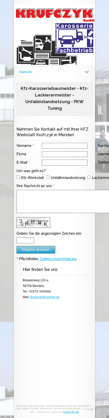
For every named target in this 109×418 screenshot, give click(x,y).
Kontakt (34, 409)
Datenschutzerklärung (58, 259)
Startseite (25, 72)
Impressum (46, 409)
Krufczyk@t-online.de (45, 297)
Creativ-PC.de (71, 411)
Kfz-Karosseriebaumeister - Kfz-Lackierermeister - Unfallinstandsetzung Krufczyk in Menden (54, 34)
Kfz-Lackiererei (81, 406)
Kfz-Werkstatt (37, 406)
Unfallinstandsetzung (59, 406)
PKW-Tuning (22, 409)
